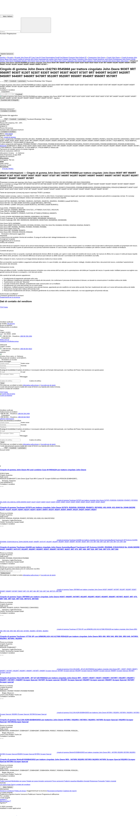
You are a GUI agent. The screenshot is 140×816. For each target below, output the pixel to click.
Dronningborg (50, 57)
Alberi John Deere (122, 61)
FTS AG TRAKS (8, 169)
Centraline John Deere (84, 59)
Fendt (57, 57)
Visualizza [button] (16, 336)
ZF (86, 57)
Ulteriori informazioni (7, 419)
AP (30, 57)
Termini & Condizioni (7, 791)
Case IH (38, 57)
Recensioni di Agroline (55, 791)
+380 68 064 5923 (26, 349)
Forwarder (101, 781)
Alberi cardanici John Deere (91, 61)
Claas (43, 57)
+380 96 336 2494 (26, 336)
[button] (70, 44)
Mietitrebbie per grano (18, 781)
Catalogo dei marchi (70, 791)
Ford (61, 57)
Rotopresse (94, 781)
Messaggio (24, 377)
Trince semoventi (58, 781)
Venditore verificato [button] (6, 322)
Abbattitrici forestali (83, 781)
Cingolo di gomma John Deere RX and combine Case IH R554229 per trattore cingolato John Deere (43, 470)
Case (33, 57)
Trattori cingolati (110, 781)
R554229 (3, 146)
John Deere (9, 134)
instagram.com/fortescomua (9, 341)
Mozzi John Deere (60, 61)
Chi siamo (3, 784)
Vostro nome (25, 363)
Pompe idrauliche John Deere (102, 59)
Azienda (23, 366)
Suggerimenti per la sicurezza (10, 297)
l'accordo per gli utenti (48, 385)
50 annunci (11, 323)
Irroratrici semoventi (45, 781)
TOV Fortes (4, 307)
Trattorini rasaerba (70, 781)
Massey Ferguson (69, 57)
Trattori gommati (5, 781)
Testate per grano (32, 781)
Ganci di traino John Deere (45, 61)
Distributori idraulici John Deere (24, 61)
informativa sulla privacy (31, 385)
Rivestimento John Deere (121, 59)
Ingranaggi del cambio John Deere (50, 59)
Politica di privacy (20, 791)
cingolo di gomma (10, 137)
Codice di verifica (35, 381)
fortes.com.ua (4, 339)
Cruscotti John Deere (109, 61)
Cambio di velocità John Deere (27, 59)
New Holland (80, 57)
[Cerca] (36, 25)
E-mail (23, 372)
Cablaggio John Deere (74, 61)
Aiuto (9, 784)
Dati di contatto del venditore (20, 784)
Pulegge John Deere (69, 59)
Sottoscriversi (5, 573)
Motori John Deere (11, 59)
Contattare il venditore (8, 111)
